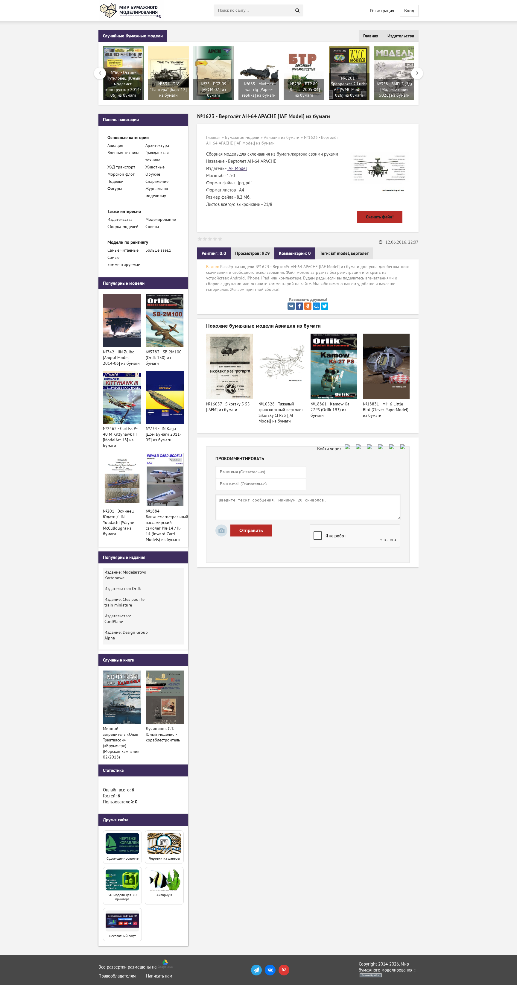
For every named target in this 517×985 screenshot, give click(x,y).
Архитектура (157, 145)
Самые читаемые (123, 250)
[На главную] (131, 10)
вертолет (360, 253)
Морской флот (121, 174)
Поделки (115, 181)
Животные (155, 167)
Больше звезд (158, 250)
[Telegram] (256, 970)
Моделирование (160, 219)
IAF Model (237, 168)
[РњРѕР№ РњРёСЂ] (316, 306)
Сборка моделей (123, 226)
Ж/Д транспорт (121, 167)
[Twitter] (324, 306)
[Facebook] (299, 306)
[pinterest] (284, 970)
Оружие (152, 174)
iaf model (340, 253)
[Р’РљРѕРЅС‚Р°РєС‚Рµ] (291, 306)
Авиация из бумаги (281, 137)
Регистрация (382, 10)
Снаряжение (156, 181)
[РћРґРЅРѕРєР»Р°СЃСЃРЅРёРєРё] (307, 306)
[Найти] (297, 10)
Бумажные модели (242, 137)
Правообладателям (117, 976)
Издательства (400, 36)
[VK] (270, 970)
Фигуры (114, 188)
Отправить (251, 530)
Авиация (115, 145)
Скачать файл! (379, 217)
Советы (152, 226)
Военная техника (123, 152)
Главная (370, 36)
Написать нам (159, 976)
